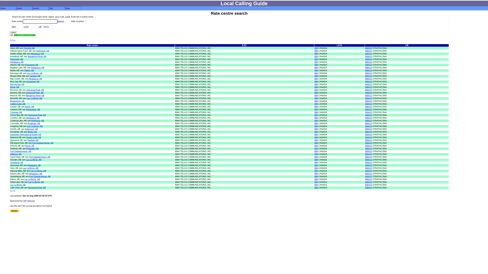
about (19, 8)
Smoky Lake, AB (33, 137)
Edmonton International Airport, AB (25, 135)
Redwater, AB (34, 123)
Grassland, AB (31, 65)
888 (316, 48)
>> (14, 40)
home (3, 8)
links (68, 8)
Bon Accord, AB (17, 84)
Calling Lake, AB (17, 104)
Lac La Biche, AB (34, 73)
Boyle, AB (14, 87)
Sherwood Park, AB (35, 90)
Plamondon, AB (33, 109)
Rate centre (17, 21)
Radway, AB (33, 140)
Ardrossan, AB (42, 51)
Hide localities (78, 21)
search (36, 8)
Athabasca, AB (37, 54)
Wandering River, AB (37, 56)
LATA (26, 27)
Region (61, 21)
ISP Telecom (29, 201)
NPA (14, 27)
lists (51, 8)
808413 (368, 48)
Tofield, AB (29, 70)
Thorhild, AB (29, 48)
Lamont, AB (35, 76)
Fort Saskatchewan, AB (42, 143)
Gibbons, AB (15, 154)
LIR (40, 27)
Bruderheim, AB (17, 101)
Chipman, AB (16, 112)
